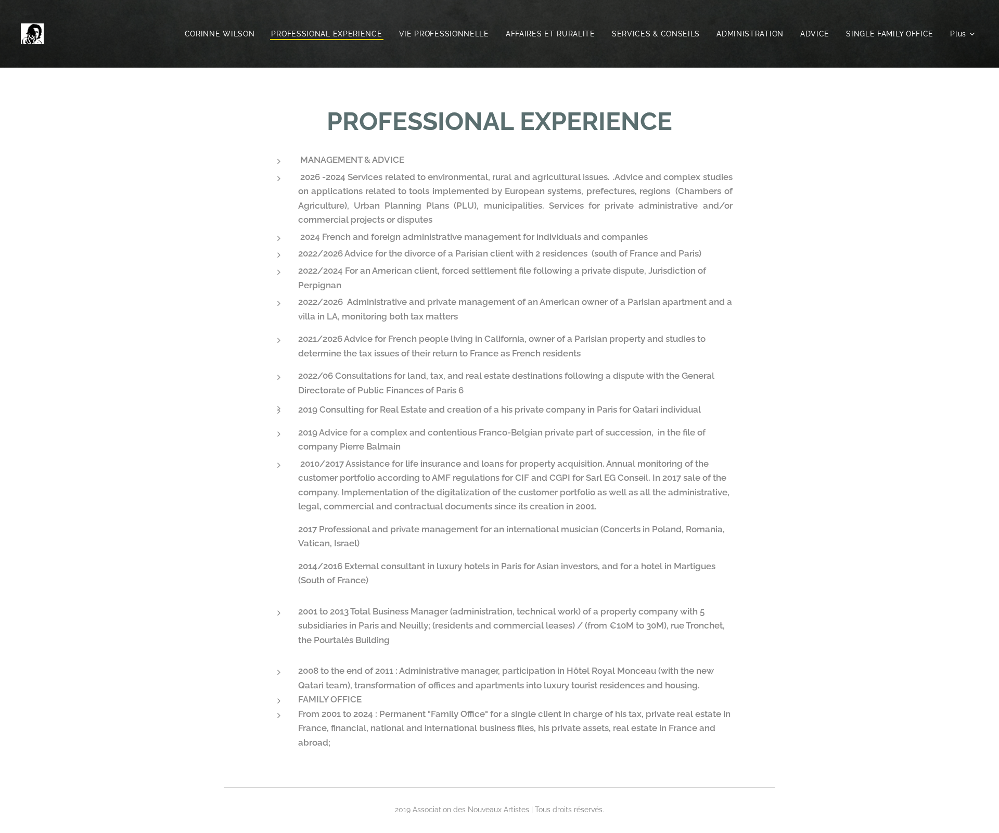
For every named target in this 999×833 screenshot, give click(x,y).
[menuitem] (222, 34)
